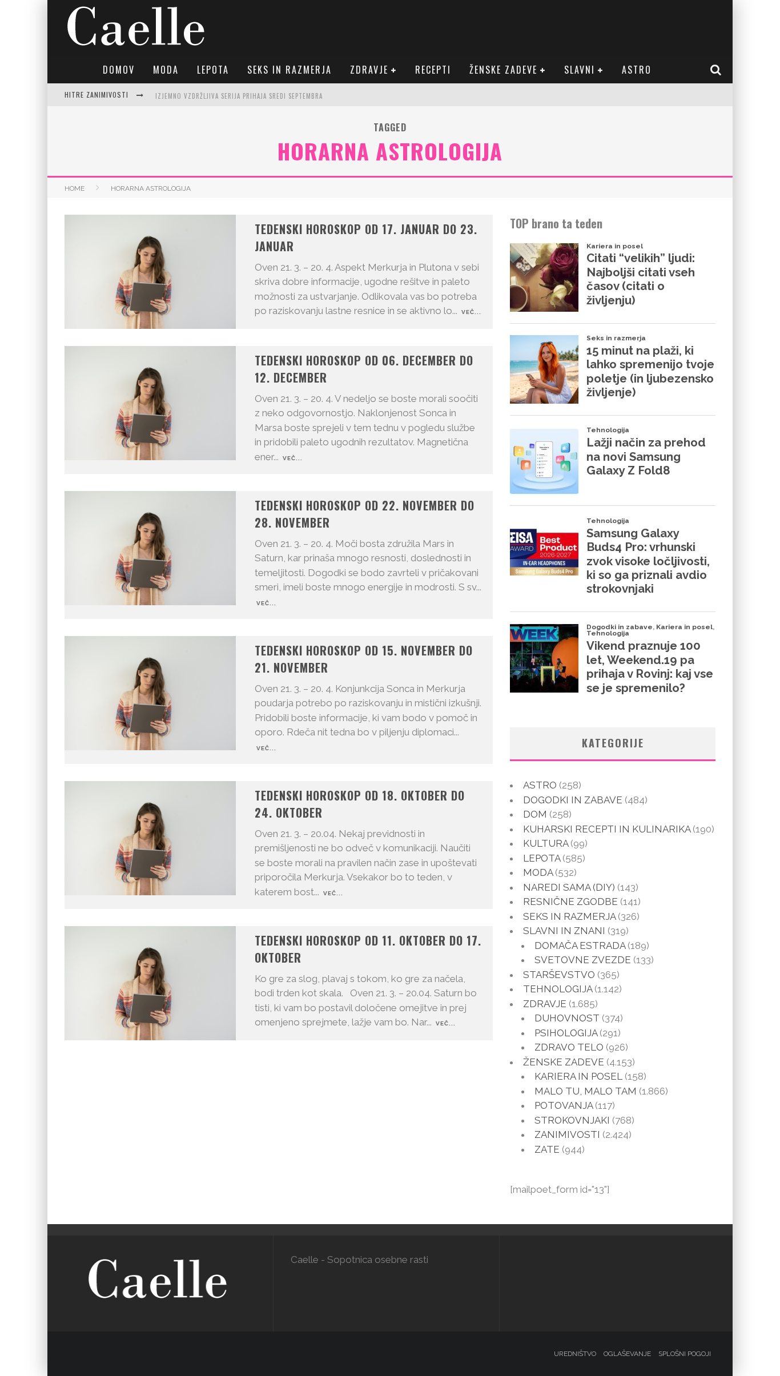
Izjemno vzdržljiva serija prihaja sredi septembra (239, 95)
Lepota (213, 70)
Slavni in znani (564, 930)
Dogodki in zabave (572, 800)
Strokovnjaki (572, 1120)
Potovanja (563, 1105)
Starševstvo (559, 974)
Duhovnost (567, 1018)
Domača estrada (579, 945)
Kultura (545, 843)
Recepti (433, 70)
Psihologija (565, 1033)
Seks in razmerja (289, 70)
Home (75, 188)
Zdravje (369, 70)
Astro (637, 70)
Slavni (579, 70)
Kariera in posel (578, 1076)
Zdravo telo (569, 1047)
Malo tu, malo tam (585, 1091)
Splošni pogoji (684, 1354)
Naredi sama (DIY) (569, 887)
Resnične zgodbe (570, 901)
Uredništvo (575, 1354)
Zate (547, 1149)
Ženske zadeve (503, 70)
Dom (535, 814)
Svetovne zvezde (582, 959)
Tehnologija (557, 989)
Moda (166, 70)
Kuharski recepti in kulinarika (606, 829)
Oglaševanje (627, 1354)
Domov (119, 70)
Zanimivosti (567, 1134)
